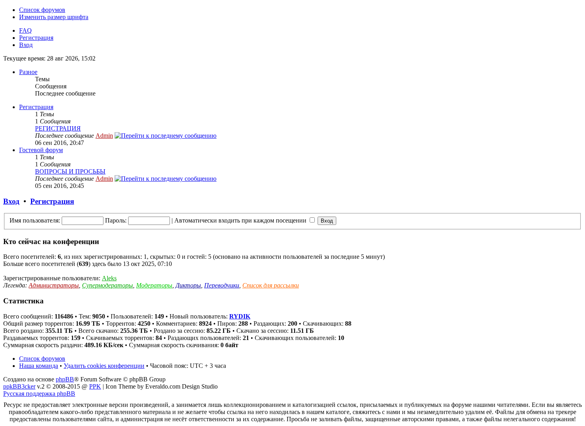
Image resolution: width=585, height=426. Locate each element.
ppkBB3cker (19, 386)
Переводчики (221, 285)
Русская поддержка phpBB (39, 393)
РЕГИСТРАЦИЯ (58, 128)
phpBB (65, 379)
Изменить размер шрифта (53, 17)
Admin (104, 135)
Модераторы (154, 285)
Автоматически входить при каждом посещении (241, 220)
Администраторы (54, 285)
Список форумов (42, 9)
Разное (28, 71)
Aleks (109, 278)
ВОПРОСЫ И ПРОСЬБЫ (70, 171)
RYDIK (239, 316)
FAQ (25, 30)
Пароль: (116, 220)
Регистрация (36, 37)
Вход (26, 44)
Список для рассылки (270, 285)
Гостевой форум (41, 150)
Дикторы (188, 285)
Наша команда (38, 365)
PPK (95, 386)
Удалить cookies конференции (104, 365)
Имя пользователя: (35, 220)
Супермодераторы (107, 285)
